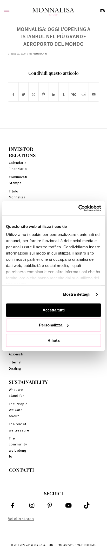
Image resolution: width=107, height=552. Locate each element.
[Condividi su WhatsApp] (33, 94)
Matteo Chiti (40, 53)
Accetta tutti (54, 310)
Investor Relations (22, 152)
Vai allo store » (21, 518)
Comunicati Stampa (18, 180)
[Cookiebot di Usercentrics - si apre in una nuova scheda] (78, 208)
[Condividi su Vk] (74, 94)
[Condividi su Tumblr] (64, 94)
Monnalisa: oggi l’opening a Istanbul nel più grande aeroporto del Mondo (53, 36)
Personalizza (50, 325)
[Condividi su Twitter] (24, 94)
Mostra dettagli (77, 294)
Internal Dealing (15, 365)
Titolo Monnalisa (17, 194)
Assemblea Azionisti (18, 351)
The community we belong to (18, 447)
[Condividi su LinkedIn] (54, 94)
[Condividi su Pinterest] (44, 94)
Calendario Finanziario (18, 165)
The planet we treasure (19, 427)
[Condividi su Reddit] (84, 94)
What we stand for (16, 392)
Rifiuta (53, 340)
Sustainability (28, 382)
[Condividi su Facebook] (13, 94)
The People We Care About (18, 409)
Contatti (21, 470)
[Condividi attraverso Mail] (94, 94)
